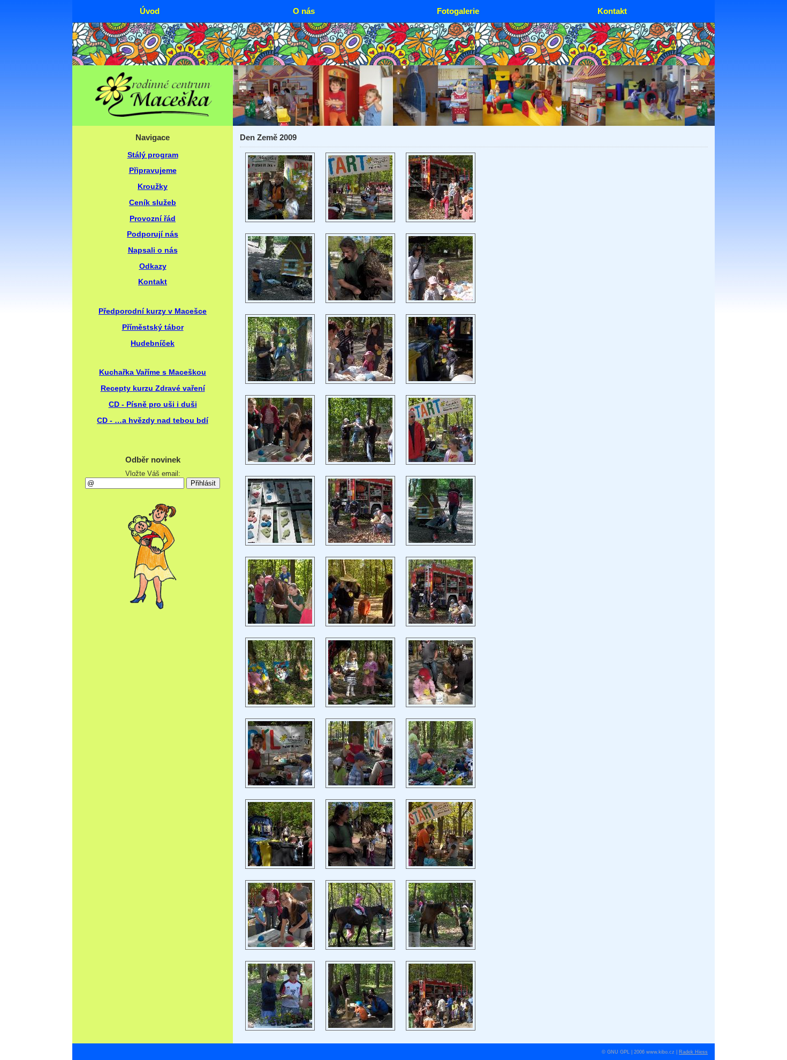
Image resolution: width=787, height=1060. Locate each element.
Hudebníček (153, 343)
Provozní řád (153, 219)
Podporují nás (152, 234)
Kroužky (153, 187)
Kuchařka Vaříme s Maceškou (152, 372)
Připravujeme (153, 170)
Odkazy (153, 266)
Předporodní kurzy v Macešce (153, 311)
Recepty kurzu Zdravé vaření (153, 388)
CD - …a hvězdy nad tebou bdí (152, 421)
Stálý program (152, 155)
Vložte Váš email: (152, 474)
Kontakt (152, 282)
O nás (304, 11)
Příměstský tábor (153, 327)
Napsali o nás (153, 250)
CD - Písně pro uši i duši (153, 404)
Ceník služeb (152, 203)
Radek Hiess (693, 1052)
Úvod (150, 11)
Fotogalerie (458, 11)
